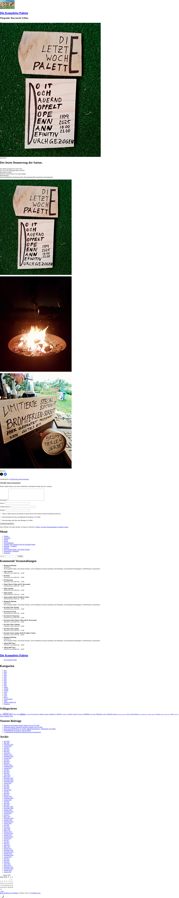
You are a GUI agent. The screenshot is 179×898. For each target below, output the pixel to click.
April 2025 (7, 753)
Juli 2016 (6, 858)
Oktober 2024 (8, 754)
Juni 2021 (7, 793)
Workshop (7, 704)
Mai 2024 (6, 763)
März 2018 (7, 830)
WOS (11, 716)
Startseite (6, 548)
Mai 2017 (6, 843)
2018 (5, 672)
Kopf (91, 714)
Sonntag (153, 714)
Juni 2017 (7, 842)
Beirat (32, 714)
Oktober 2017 (8, 835)
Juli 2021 (6, 791)
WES (1, 716)
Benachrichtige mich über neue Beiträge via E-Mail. (17, 520)
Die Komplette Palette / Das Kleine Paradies (17, 549)
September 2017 (8, 837)
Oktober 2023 (8, 765)
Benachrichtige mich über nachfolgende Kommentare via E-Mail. (21, 517)
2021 (5, 677)
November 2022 (8, 780)
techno (168, 714)
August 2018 (7, 823)
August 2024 (7, 758)
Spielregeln (7, 538)
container (46, 714)
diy (55, 714)
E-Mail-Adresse (5, 507)
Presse (5, 697)
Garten (79, 714)
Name (2, 503)
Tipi (175, 714)
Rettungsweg (145, 714)
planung (124, 714)
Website (2, 510)
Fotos (5, 694)
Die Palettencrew (9, 543)
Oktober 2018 (8, 820)
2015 (1, 714)
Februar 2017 (8, 848)
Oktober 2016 (8, 853)
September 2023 (8, 766)
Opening (110, 714)
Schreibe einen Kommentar (21, 479)
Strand (162, 714)
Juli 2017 (6, 840)
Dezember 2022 (8, 778)
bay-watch (28, 714)
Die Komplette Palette (14, 13)
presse (128, 714)
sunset (165, 714)
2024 (5, 682)
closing (41, 714)
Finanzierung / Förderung (11, 551)
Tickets (6, 541)
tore (177, 714)
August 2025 (7, 746)
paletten (115, 714)
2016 (6, 713)
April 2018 (7, 828)
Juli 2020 (6, 801)
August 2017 (7, 838)
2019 (5, 674)
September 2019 (8, 811)
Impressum (7, 553)
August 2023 (7, 768)
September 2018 (8, 822)
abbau (18, 714)
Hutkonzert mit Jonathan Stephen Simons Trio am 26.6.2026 (21, 725)
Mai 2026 (6, 743)
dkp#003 (75, 714)
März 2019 (7, 816)
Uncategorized (8, 699)
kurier (94, 714)
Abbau (6, 687)
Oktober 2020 (8, 796)
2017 (5, 670)
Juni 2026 (7, 741)
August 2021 (7, 790)
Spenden (158, 714)
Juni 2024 (7, 761)
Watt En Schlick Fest (10, 702)
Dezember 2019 (8, 806)
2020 (5, 675)
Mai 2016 (6, 862)
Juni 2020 (7, 803)
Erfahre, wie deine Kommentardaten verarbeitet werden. (52, 527)
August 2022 (7, 783)
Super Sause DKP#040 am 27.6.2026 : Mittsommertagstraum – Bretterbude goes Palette (30, 729)
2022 (5, 679)
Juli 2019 (6, 815)
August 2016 (7, 857)
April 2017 (7, 845)
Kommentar (4, 500)
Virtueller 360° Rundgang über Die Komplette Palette (19, 544)
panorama (119, 714)
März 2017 (7, 847)
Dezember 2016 (8, 850)
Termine (6, 536)
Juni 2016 (7, 860)
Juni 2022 (7, 786)
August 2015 (7, 872)
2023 (5, 680)
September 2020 (8, 798)
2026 (5, 685)
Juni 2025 (7, 749)
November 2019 (8, 808)
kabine (86, 714)
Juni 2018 (7, 827)
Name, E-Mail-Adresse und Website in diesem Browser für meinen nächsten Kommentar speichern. (31, 513)
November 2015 (8, 868)
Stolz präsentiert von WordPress (9, 893)
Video (5, 700)
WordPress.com (35, 893)
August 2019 (7, 813)
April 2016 (7, 863)
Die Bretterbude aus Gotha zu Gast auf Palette (17, 730)
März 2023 (7, 776)
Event (5, 692)
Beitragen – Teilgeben (10, 546)
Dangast (51, 714)
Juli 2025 (6, 748)
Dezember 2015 (8, 867)
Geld (83, 714)
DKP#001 (59, 714)
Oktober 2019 (8, 810)
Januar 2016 (7, 865)
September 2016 (8, 855)
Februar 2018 (8, 832)
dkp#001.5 (65, 714)
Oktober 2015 (8, 870)
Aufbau (6, 690)
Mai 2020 (6, 805)
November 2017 (8, 833)
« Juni (2, 891)
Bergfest (36, 714)
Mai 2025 (6, 751)
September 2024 (8, 756)
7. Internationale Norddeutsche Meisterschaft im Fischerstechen (22, 732)
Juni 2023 (7, 771)
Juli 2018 (6, 825)
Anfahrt (6, 539)
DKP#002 (70, 714)
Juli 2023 (6, 770)
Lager (5, 695)
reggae (140, 714)
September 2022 (8, 781)
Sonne (149, 714)
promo (132, 714)
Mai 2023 (6, 773)
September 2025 (8, 744)
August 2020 (7, 800)
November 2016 (8, 852)
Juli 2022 (6, 785)
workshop (6, 716)
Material (99, 714)
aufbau (22, 714)
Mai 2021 (6, 795)
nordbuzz (104, 714)
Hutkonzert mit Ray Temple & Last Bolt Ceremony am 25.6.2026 (23, 727)
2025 (11, 479)
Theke (172, 714)
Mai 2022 (6, 788)
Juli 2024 (6, 760)
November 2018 (8, 818)
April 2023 (7, 775)
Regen (137, 714)
